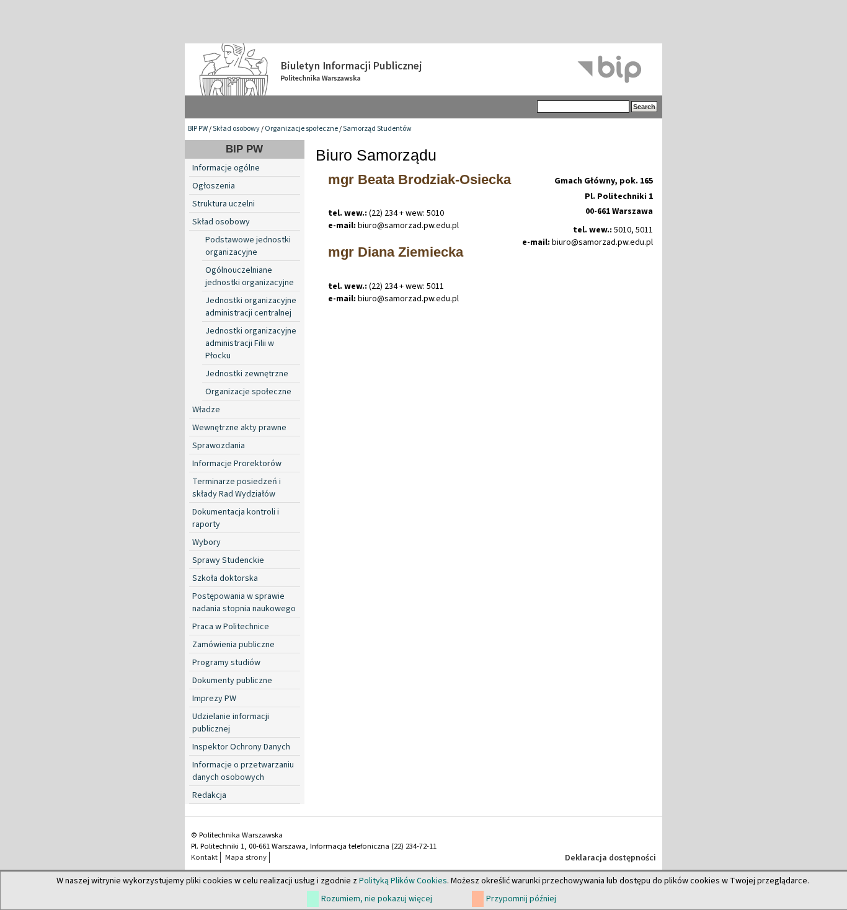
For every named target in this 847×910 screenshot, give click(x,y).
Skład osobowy (236, 128)
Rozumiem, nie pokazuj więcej (376, 899)
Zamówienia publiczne (233, 644)
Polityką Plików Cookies (403, 881)
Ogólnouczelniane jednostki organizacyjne (249, 276)
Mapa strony (246, 857)
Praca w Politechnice (230, 627)
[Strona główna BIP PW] (423, 69)
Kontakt (204, 857)
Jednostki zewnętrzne (246, 374)
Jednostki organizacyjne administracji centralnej (250, 306)
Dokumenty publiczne (232, 680)
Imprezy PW (214, 698)
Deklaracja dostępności (610, 858)
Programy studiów (226, 662)
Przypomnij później (521, 899)
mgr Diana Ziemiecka (395, 252)
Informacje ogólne (226, 168)
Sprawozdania (218, 446)
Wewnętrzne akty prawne (239, 428)
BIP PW (198, 128)
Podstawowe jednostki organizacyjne (248, 246)
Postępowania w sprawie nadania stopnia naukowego (244, 602)
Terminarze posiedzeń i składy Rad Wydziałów (236, 487)
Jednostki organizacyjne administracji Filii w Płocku (250, 343)
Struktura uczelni (223, 204)
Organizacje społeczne (301, 128)
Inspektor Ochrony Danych (241, 747)
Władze (206, 410)
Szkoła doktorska (225, 578)
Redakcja (209, 795)
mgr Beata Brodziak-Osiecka (419, 179)
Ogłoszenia (213, 186)
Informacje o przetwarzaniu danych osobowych (243, 771)
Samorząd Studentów (377, 128)
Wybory (206, 542)
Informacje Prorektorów (237, 463)
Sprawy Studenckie (228, 560)
